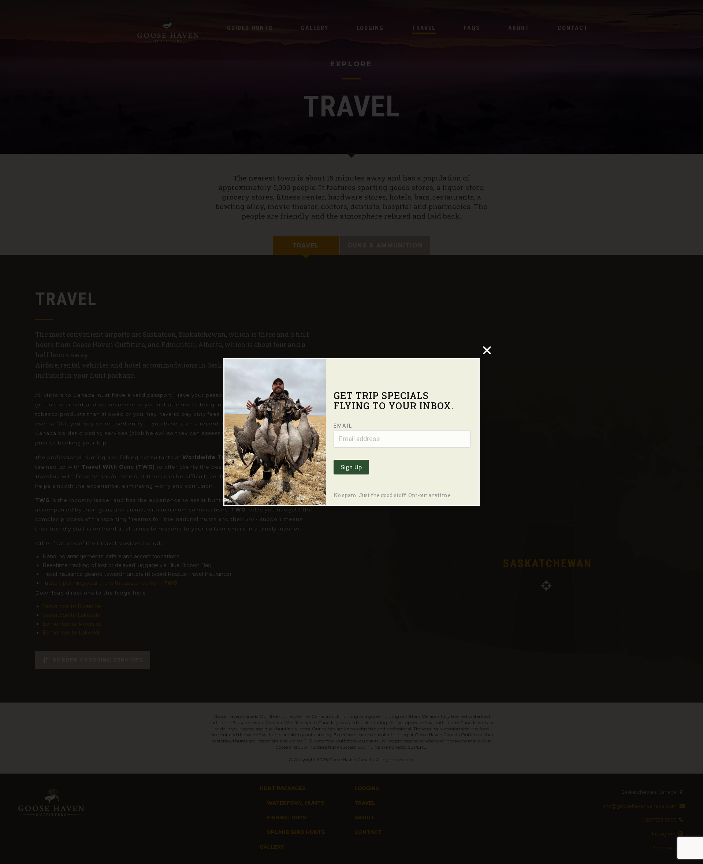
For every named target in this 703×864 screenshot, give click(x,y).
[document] (351, 432)
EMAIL (343, 426)
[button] (486, 350)
